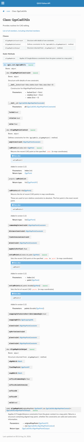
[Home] (3, 11)
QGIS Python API (43, 3)
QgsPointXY (32, 182)
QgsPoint (28, 173)
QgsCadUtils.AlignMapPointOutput (36, 428)
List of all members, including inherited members (21, 31)
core (8, 11)
